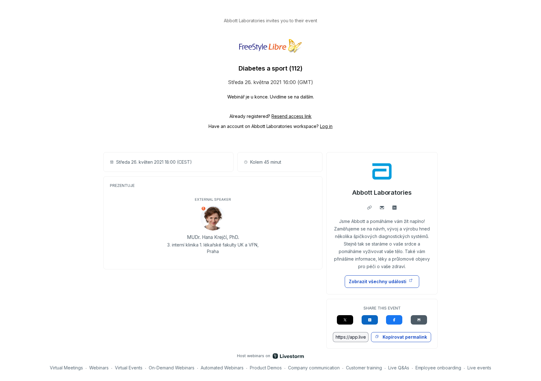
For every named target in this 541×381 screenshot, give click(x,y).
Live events (479, 367)
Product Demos (266, 367)
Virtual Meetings (66, 367)
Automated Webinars (222, 367)
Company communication (314, 367)
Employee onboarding (438, 367)
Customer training (364, 367)
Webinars (99, 367)
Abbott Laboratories (382, 192)
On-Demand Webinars (171, 367)
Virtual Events (129, 367)
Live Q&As (398, 367)
